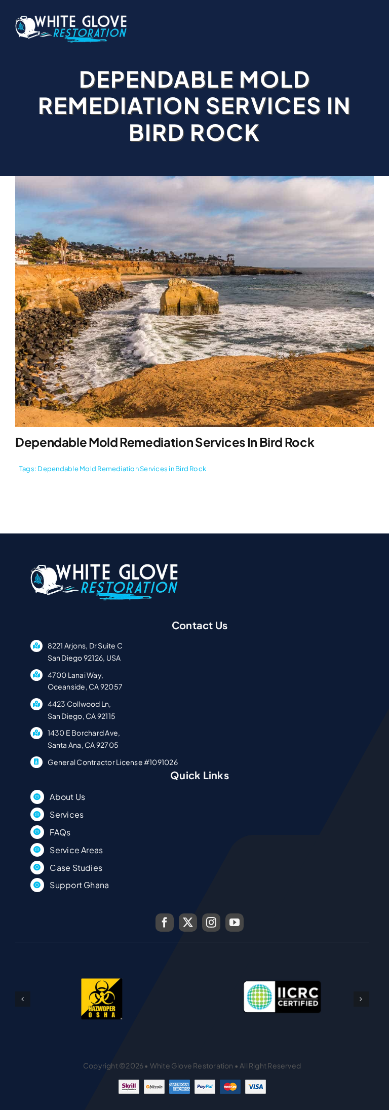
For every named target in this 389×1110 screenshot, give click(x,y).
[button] (22, 999)
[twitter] (188, 922)
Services (67, 814)
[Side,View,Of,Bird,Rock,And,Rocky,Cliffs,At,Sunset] (194, 179)
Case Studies (76, 867)
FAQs (60, 832)
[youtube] (234, 922)
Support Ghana (79, 884)
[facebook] (164, 922)
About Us (67, 796)
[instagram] (211, 922)
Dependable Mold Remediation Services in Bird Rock (121, 469)
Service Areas (76, 850)
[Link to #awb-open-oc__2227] (370, 37)
